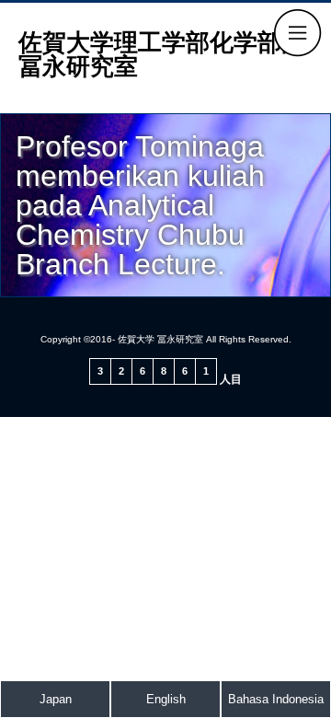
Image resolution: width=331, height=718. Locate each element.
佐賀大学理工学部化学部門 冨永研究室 (173, 54)
